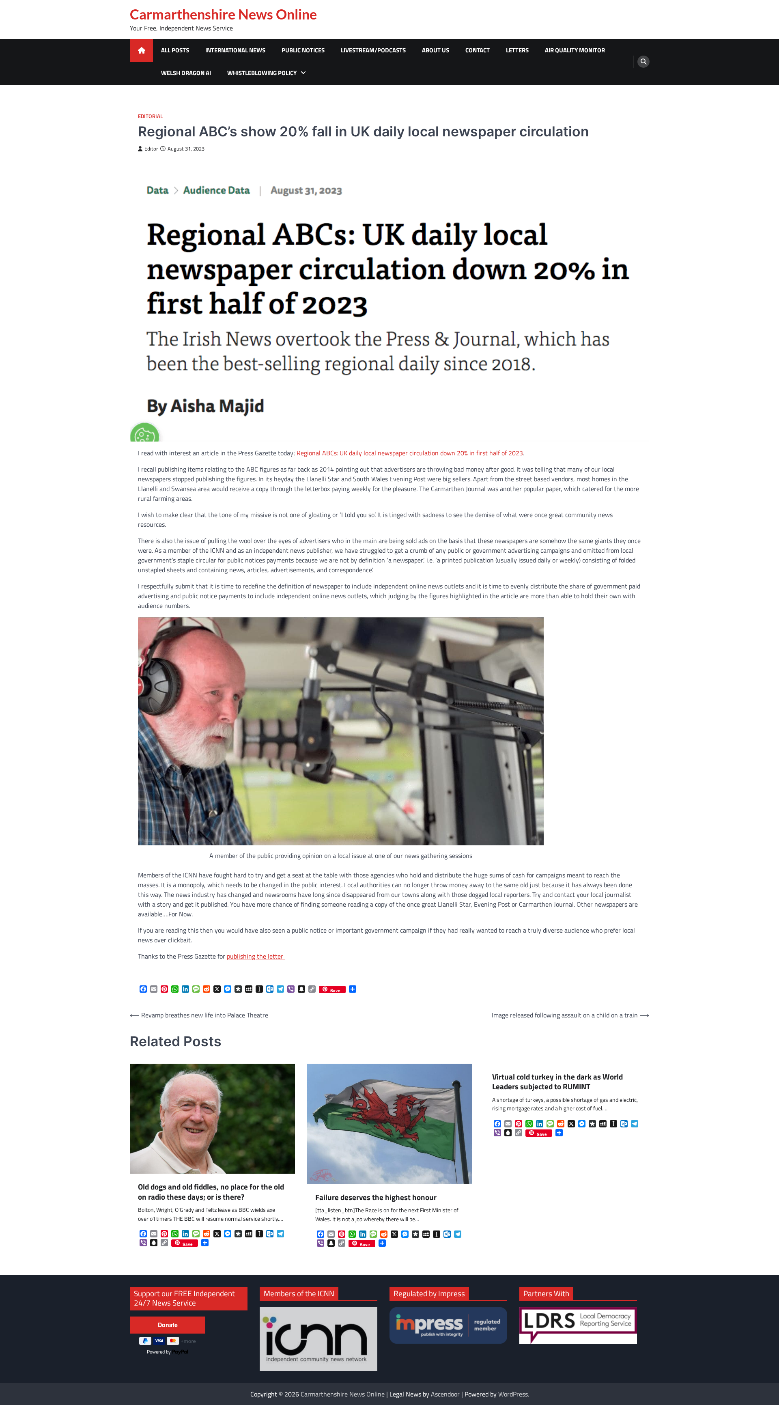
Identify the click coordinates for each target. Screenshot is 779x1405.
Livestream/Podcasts (373, 50)
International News (235, 50)
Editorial (150, 116)
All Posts (175, 50)
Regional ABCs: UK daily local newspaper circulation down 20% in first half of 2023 (410, 453)
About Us (435, 50)
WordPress (513, 1394)
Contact (477, 50)
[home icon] (141, 50)
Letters (517, 50)
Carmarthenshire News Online (223, 14)
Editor (151, 149)
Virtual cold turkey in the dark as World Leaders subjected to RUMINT (557, 1082)
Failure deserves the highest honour (376, 1197)
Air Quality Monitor (575, 50)
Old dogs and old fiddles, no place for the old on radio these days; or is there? (211, 1192)
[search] (643, 62)
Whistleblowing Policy (262, 73)
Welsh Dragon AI (186, 73)
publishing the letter (256, 956)
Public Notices (303, 50)
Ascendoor (445, 1394)
